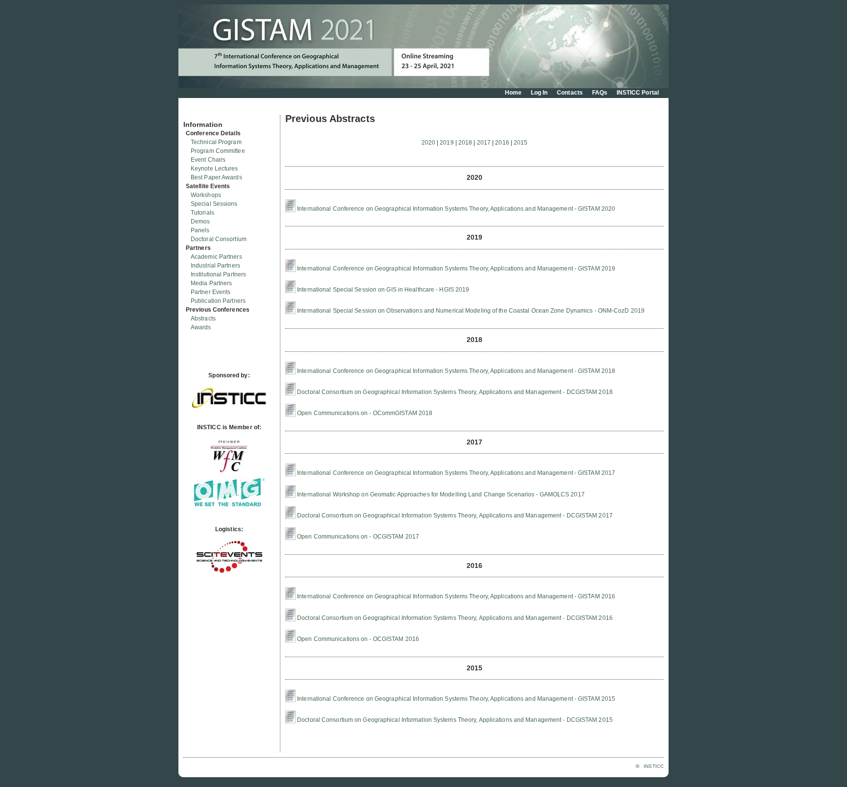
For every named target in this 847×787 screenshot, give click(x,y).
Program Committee (218, 151)
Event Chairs (208, 159)
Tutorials (202, 212)
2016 (502, 142)
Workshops (206, 195)
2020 (428, 142)
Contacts (570, 92)
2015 (520, 142)
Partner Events (210, 292)
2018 (465, 142)
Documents (193, 111)
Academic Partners (216, 256)
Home (513, 92)
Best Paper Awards (216, 177)
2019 (446, 142)
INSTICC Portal (638, 92)
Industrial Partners (215, 265)
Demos (200, 221)
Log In (539, 92)
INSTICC (654, 766)
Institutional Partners (218, 274)
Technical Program (216, 142)
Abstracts (203, 318)
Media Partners (211, 283)
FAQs (599, 92)
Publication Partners (218, 300)
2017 (484, 142)
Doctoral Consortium (219, 239)
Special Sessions (214, 203)
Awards (201, 327)
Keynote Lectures (214, 168)
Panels (200, 230)
